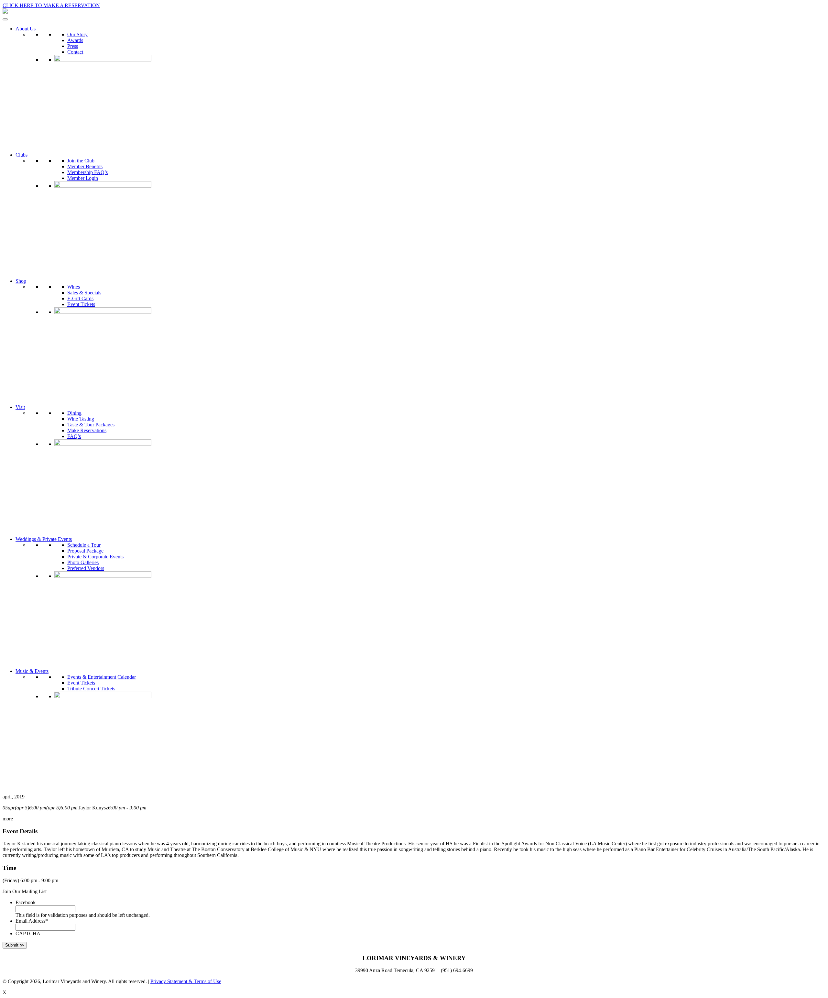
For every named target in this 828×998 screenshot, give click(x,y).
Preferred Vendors (85, 568)
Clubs (21, 155)
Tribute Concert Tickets (91, 688)
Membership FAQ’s (87, 172)
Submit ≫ (14, 945)
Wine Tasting (80, 419)
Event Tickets (81, 304)
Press (72, 46)
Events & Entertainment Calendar (101, 677)
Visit (20, 407)
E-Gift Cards (80, 298)
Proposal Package (85, 551)
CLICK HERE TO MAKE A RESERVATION (51, 5)
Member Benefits (85, 166)
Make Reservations (86, 430)
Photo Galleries (83, 562)
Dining (74, 413)
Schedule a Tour (84, 545)
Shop (21, 281)
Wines (73, 287)
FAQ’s (74, 436)
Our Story (77, 34)
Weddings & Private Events (44, 539)
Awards (75, 40)
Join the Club (80, 160)
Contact (75, 52)
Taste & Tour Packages (90, 424)
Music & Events (32, 671)
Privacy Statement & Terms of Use (185, 981)
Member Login (82, 178)
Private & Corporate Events (95, 556)
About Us (26, 28)
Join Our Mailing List (25, 891)
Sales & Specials (84, 292)
